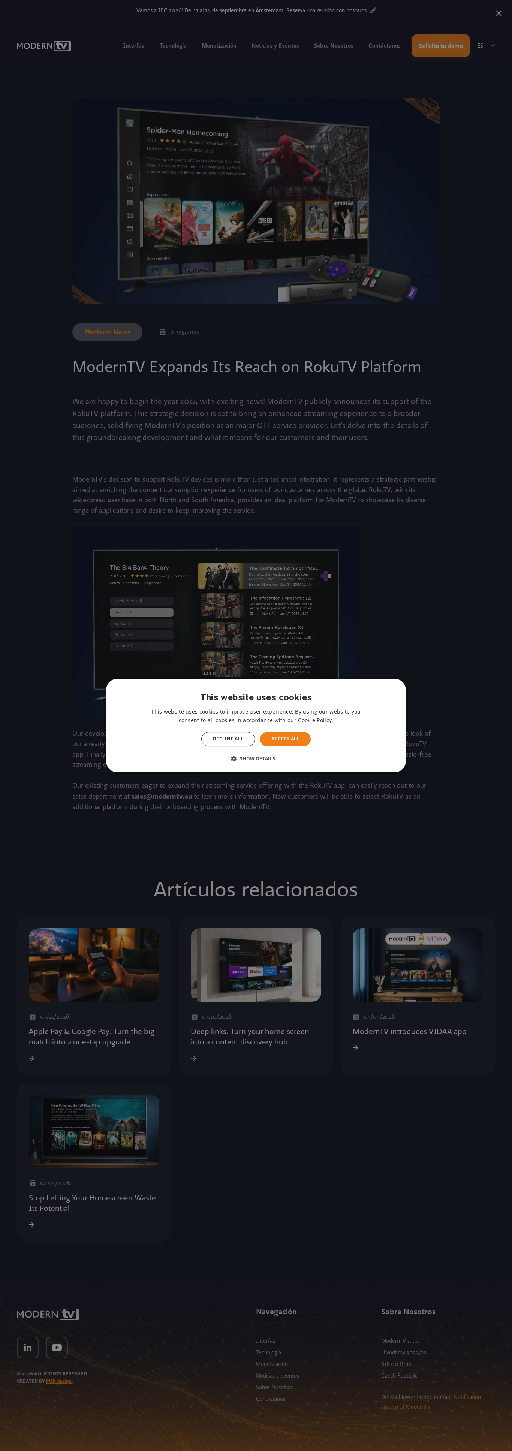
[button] (256, 758)
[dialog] (256, 725)
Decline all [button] (228, 739)
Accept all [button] (285, 739)
